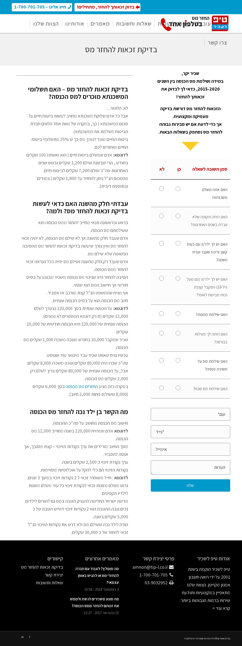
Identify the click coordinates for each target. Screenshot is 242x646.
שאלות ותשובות (49, 583)
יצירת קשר (54, 575)
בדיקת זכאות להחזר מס (42, 567)
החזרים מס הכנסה (82, 386)
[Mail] (22, 637)
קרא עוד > (221, 608)
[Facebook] (29, 637)
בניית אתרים (223, 638)
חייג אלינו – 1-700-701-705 (40, 7)
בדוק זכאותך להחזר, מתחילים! (105, 7)
